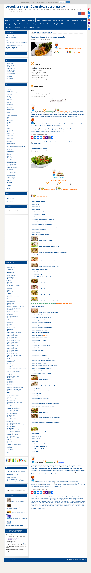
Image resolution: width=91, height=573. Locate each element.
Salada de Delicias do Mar (38, 271)
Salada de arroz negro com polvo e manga (43, 219)
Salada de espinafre (37, 274)
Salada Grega (35, 433)
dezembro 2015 (11, 68)
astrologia (9, 99)
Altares (23, 20)
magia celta (10, 130)
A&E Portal (7, 20)
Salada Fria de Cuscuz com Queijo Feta (41, 368)
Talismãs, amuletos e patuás (14, 444)
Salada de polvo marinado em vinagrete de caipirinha (46, 403)
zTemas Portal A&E (11, 454)
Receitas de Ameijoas (42, 473)
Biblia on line (10, 287)
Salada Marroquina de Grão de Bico (41, 391)
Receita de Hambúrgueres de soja (15, 48)
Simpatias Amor (35, 128)
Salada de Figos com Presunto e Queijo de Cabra (44, 365)
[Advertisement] (16, 237)
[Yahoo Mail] (89, 23)
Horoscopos (8, 24)
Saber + (63, 24)
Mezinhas (21, 24)
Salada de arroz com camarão (39, 216)
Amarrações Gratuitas (12, 93)
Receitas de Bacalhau (77, 111)
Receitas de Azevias (77, 467)
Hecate (9, 119)
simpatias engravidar (12, 167)
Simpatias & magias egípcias (66, 128)
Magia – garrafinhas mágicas (14, 332)
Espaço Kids (10, 309)
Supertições (10, 442)
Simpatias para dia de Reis (13, 429)
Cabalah (9, 293)
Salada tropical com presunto (39, 446)
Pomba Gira (10, 379)
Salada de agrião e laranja (38, 214)
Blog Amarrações (11, 477)
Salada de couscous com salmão (47, 261)
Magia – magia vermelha (13, 353)
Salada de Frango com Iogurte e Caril (48, 301)
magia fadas (10, 135)
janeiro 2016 (10, 67)
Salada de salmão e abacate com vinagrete (50, 417)
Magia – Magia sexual (12, 352)
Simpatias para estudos (13, 433)
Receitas (49, 24)
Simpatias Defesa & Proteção (14, 423)
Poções (9, 148)
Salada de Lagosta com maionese (40, 325)
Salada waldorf (36, 451)
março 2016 (10, 63)
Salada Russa (35, 441)
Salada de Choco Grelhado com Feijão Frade (43, 360)
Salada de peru (36, 353)
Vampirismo (10, 449)
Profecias (9, 384)
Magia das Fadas (42, 125)
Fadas (8, 112)
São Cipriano (10, 157)
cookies (9, 106)
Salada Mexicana (36, 438)
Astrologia (9, 274)
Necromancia (10, 361)
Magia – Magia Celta (12, 337)
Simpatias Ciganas (11, 164)
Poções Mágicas (59, 123)
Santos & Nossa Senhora (13, 399)
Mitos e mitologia (11, 360)
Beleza (44, 123)
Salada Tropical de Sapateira (39, 425)
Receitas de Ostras (59, 472)
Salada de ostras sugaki (38, 350)
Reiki (8, 392)
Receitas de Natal (77, 468)
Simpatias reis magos (12, 174)
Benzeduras (10, 104)
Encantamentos (57, 125)
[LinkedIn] (89, 11)
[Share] (89, 28)
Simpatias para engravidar (42, 131)
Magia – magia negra (12, 350)
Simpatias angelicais (68, 129)
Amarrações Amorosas (12, 474)
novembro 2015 (11, 70)
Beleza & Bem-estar (58, 20)
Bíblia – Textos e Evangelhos (14, 285)
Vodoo (9, 451)
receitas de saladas (71, 141)
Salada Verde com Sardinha (39, 448)
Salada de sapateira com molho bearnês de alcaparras (46, 422)
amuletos (9, 94)
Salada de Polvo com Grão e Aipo (40, 398)
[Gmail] (89, 20)
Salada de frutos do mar (38, 306)
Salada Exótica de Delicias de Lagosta (41, 317)
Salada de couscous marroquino (40, 269)
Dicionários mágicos (12, 300)
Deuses (67, 20)
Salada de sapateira (37, 419)
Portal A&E (10, 149)
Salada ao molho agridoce (38, 201)
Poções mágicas (11, 378)
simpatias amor (11, 161)
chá (37, 68)
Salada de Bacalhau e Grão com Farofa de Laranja (45, 227)
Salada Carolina (36, 206)
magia (8, 128)
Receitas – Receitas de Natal (14, 389)
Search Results (8, 27)
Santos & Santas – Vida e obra (14, 402)
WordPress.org (11, 201)
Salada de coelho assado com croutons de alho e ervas (53, 252)
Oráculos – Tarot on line (13, 376)
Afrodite (66, 123)
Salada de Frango (43, 283)
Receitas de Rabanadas (58, 113)
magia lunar (10, 136)
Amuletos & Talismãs (36, 484)
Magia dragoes (11, 132)
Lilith (8, 127)
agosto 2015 (10, 75)
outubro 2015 (10, 71)
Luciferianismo (11, 329)
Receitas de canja (72, 116)
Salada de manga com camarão (40, 337)
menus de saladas (41, 141)
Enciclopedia (10, 303)
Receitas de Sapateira (48, 472)
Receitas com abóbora (62, 116)
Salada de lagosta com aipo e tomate (41, 322)
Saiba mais (62, 2)
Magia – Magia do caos (12, 342)
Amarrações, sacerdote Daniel (14, 476)
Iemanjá (9, 122)
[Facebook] (89, 14)
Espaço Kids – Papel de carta (14, 313)
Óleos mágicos (11, 365)
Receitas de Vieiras (70, 472)
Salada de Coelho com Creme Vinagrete (49, 246)
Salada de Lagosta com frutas (39, 330)
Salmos (69, 24)
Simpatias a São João (12, 410)
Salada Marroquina (36, 388)
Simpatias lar (10, 169)
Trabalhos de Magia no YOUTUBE (15, 481)
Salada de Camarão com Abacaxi (40, 234)
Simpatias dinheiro (11, 166)
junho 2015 (10, 78)
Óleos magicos (11, 143)
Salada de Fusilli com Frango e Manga (48, 312)
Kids (8, 125)
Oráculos (42, 24)
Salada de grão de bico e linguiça (40, 314)
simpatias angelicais (12, 162)
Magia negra (10, 138)
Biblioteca (9, 288)
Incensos (9, 123)
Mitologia (9, 141)
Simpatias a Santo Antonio (13, 408)
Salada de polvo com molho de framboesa (43, 401)
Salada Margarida (36, 436)
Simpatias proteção (12, 172)
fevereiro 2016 (10, 65)
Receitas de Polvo (35, 113)
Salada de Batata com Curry (39, 229)
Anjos (38, 20)
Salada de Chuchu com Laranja (40, 254)
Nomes (29, 24)
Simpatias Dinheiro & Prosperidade (54, 129)
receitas (48, 39)
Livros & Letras (11, 327)
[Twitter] (89, 17)
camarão (35, 141)
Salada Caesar (35, 204)
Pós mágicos (10, 151)
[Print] (89, 25)
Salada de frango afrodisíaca (46, 288)
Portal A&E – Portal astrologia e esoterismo (35, 6)
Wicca (38, 27)
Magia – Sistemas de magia (14, 356)
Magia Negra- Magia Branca (14, 479)
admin (42, 39)
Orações (35, 24)
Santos (75, 24)
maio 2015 (9, 79)
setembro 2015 (11, 73)
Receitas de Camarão (70, 465)
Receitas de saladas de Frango (69, 189)
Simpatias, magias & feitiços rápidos (55, 481)
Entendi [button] (68, 2)
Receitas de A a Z (65, 184)
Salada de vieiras (43, 379)
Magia (15, 24)
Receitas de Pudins (46, 113)
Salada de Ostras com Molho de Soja (41, 345)
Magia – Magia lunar (12, 348)
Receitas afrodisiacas (50, 116)
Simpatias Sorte (11, 436)
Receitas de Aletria (40, 114)
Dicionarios (10, 107)
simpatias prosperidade (13, 170)
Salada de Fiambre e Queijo (39, 363)
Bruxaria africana (11, 292)
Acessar (9, 197)
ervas (8, 110)
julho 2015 (9, 76)
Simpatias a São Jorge (12, 412)
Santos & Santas (11, 400)
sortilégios (9, 182)
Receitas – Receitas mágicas (14, 390)
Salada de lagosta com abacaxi (40, 320)
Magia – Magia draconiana (13, 343)
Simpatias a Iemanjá (40, 129)
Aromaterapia (10, 272)
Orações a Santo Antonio (13, 371)
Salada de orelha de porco (38, 342)
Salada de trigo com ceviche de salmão (49, 431)
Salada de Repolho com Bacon (39, 355)
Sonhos (25, 27)
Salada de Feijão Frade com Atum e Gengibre (43, 277)
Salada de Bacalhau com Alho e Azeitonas (42, 222)
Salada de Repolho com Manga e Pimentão (43, 406)
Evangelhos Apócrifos (12, 316)
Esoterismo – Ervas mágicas (14, 308)
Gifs (8, 117)
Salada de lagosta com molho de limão (42, 327)
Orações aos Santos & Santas (14, 373)
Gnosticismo (10, 321)
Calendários (10, 295)
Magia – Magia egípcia (12, 345)
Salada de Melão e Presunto (39, 340)
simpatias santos (11, 175)
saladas (40, 143)
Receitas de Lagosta (36, 472)
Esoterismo (75, 20)
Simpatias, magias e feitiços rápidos (16, 438)
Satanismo (9, 403)
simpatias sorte (11, 177)
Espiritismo (10, 314)
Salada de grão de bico (38, 370)
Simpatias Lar (10, 428)
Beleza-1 (9, 282)
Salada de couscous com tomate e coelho (49, 266)
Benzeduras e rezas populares (14, 283)
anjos (8, 96)
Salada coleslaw (36, 209)
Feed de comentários (12, 200)
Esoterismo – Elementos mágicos (15, 306)
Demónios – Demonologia (13, 296)
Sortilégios (9, 441)
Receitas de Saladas (77, 53)
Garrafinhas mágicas (12, 115)
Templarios (10, 446)
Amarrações (31, 20)
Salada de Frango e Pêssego (46, 295)
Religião (56, 24)
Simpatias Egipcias (11, 426)
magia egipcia (10, 133)
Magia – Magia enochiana (13, 347)
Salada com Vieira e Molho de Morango (49, 385)
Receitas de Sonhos (70, 113)
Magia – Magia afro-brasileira (14, 334)
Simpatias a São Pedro (12, 413)
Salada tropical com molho (39, 443)
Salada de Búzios (36, 232)
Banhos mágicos (46, 20)
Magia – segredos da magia (14, 355)
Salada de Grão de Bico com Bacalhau (41, 373)
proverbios (10, 153)
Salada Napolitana (36, 393)
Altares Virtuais (11, 267)
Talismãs (9, 185)
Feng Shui (83, 20)
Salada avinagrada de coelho (46, 240)
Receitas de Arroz (72, 114)
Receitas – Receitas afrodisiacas (15, 387)
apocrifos (9, 97)
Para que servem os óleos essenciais (16, 146)
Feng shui (9, 114)
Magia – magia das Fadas (13, 340)
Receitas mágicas (39, 116)
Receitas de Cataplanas (54, 473)
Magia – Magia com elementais (15, 339)
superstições (10, 183)
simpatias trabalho (11, 179)
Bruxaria (9, 290)
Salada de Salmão (43, 412)
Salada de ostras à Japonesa (39, 348)
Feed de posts (10, 198)
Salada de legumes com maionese (40, 332)
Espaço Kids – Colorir (12, 311)
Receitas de (49, 114)
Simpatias (17, 27)
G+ (12, 559)
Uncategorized (11, 187)
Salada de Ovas (36, 396)
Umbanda (31, 27)
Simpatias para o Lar (59, 131)
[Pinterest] (89, 8)
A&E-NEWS (16, 20)
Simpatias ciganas (51, 128)
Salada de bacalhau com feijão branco (42, 224)
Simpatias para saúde (12, 434)
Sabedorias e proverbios (13, 395)
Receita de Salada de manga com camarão (48, 37)
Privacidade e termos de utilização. (15, 543)
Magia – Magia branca (12, 335)
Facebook (7, 559)
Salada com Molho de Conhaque (40, 211)
